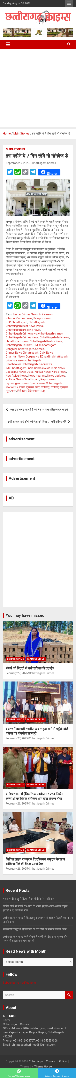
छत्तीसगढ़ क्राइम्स (59, 387)
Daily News (46, 352)
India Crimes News (39, 368)
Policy (63, 1061)
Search (69, 995)
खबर (37, 387)
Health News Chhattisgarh (22, 364)
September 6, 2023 (17, 163)
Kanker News (43, 371)
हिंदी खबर (22, 390)
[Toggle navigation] (8, 44)
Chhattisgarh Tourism (19, 345)
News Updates (56, 375)
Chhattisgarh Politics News (46, 341)
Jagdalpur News (16, 371)
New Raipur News (16, 375)
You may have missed (25, 615)
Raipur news (48, 379)
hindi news (45, 364)
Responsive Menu (69, 3)
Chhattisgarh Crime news (21, 333)
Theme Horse (43, 1066)
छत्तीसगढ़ (45, 387)
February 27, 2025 (17, 673)
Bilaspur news (42, 318)
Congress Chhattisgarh (20, 348)
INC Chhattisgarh (16, 368)
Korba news (59, 371)
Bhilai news (46, 314)
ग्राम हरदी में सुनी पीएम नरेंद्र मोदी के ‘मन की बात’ (29, 899)
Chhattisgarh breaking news (23, 329)
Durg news (32, 356)
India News (58, 368)
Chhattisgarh (37, 322)
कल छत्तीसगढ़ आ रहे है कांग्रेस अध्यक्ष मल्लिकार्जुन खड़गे (39, 409)
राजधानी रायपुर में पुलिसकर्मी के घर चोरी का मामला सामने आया (34, 929)
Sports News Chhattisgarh (46, 383)
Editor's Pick (15, 659)
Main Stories (15, 149)
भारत (13, 390)
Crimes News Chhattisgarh (22, 352)
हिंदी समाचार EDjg (36, 390)
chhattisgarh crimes (50, 333)
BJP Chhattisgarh (16, 322)
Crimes (39, 348)
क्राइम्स (30, 387)
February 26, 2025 (17, 803)
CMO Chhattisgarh (45, 345)
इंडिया (22, 387)
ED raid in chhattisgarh (54, 356)
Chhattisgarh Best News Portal (24, 325)
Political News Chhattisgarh (22, 379)
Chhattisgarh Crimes (43, 163)
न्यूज (8, 390)
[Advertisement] (38, 89)
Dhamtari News (15, 356)
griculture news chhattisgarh (23, 360)
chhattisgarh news (17, 341)
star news (12, 387)
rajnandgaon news (17, 383)
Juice (30, 371)
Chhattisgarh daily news (54, 337)
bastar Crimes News (25, 314)
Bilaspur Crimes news (19, 318)
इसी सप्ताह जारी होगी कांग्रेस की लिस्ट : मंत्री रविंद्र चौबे (37, 421)
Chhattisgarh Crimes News (22, 337)
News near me (37, 375)
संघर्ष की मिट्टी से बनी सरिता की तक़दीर (30, 668)
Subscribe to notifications (19, 982)
